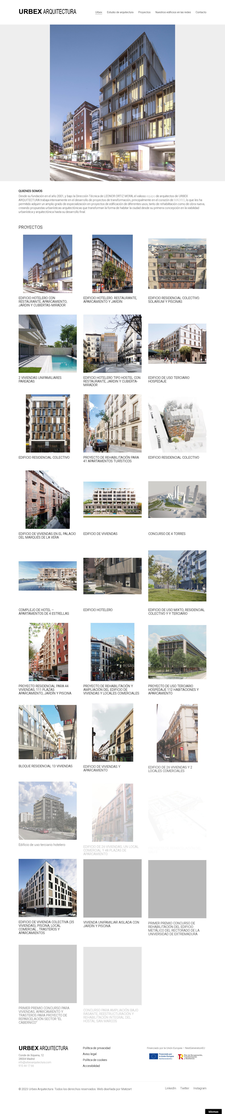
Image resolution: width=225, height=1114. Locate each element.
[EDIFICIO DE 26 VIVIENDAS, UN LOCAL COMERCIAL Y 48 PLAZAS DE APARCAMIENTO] (112, 808)
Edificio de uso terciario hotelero (42, 842)
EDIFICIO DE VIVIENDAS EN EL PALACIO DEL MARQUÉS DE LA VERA (47, 535)
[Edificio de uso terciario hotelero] (48, 808)
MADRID (179, 200)
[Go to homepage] (47, 12)
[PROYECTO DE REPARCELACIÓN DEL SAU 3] (177, 808)
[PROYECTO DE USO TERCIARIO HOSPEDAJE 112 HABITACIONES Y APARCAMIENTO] (177, 652)
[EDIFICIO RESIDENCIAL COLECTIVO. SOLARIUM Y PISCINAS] (177, 264)
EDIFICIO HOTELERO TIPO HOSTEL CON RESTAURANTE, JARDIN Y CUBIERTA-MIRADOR (112, 381)
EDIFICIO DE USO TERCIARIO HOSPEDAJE (168, 379)
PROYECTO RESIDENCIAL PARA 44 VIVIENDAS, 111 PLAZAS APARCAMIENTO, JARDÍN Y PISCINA (45, 689)
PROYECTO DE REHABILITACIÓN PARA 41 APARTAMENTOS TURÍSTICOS (111, 459)
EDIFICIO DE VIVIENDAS (100, 534)
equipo (150, 196)
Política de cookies (95, 1060)
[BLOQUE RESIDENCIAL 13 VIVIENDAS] (48, 732)
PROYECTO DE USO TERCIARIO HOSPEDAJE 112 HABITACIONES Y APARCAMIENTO (173, 689)
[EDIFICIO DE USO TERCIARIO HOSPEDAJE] (177, 344)
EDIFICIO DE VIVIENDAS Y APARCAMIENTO (101, 768)
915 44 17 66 (26, 1066)
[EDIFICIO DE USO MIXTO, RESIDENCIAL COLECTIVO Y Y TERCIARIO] (177, 576)
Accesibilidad (91, 1066)
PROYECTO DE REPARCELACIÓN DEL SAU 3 (174, 844)
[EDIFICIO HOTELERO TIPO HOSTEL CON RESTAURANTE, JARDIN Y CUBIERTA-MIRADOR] (112, 344)
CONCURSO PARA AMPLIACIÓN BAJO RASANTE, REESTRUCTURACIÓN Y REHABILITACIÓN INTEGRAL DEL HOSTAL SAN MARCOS (110, 1011)
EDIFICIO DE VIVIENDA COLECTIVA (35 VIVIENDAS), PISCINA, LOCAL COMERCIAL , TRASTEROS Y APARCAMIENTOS (46, 927)
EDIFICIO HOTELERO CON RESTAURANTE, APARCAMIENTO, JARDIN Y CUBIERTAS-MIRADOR (43, 301)
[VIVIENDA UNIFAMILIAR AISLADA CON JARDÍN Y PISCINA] (112, 888)
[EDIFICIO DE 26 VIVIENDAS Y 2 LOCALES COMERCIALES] (177, 732)
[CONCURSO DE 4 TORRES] (177, 499)
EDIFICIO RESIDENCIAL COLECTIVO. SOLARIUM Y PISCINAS (174, 300)
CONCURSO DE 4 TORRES (166, 534)
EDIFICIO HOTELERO (97, 610)
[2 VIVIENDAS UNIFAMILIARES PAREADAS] (48, 344)
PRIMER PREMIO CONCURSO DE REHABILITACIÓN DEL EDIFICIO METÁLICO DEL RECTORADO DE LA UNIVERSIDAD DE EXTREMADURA (173, 927)
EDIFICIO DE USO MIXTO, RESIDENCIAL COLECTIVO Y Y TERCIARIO (176, 612)
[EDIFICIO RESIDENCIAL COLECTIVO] (48, 423)
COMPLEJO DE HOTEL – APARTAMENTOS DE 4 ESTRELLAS (44, 612)
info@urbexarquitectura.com (35, 1062)
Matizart (127, 1089)
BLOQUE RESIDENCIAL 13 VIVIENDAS (45, 766)
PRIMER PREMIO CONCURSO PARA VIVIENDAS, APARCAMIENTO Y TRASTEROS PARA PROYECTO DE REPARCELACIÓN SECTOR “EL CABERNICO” (44, 1013)
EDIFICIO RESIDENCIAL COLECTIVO (44, 457)
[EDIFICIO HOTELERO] (112, 576)
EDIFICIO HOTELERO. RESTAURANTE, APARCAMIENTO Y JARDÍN (110, 300)
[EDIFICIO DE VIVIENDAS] (112, 499)
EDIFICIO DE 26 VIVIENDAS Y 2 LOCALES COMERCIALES (170, 768)
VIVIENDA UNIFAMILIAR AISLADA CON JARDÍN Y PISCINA (111, 923)
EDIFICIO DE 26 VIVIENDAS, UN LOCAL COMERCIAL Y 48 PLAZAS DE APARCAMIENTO (111, 845)
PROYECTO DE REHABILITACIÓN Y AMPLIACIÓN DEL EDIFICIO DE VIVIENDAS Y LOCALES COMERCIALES (111, 689)
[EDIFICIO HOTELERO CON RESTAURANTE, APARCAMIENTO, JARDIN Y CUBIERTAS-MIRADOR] (48, 264)
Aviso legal (90, 1054)
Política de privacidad (96, 1048)
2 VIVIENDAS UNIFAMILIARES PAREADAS (40, 379)
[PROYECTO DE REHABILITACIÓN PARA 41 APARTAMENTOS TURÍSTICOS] (112, 423)
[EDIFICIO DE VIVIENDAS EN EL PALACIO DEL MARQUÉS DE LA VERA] (48, 499)
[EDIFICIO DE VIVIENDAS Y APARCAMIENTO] (112, 732)
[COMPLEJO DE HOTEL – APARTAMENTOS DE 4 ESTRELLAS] (48, 576)
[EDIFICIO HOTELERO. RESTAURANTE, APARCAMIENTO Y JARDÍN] (112, 264)
